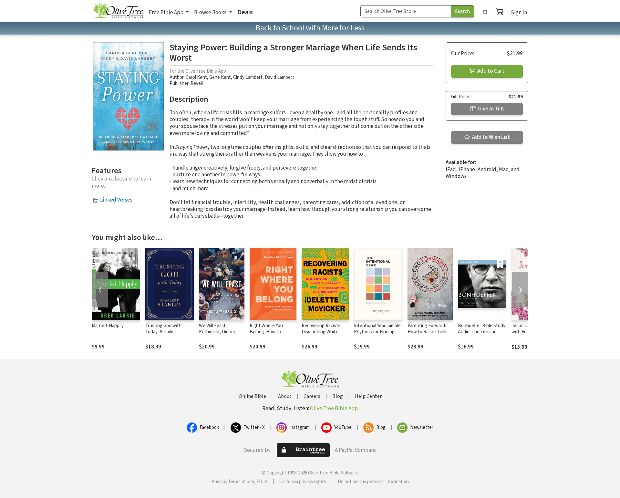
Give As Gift (490, 109)
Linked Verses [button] (116, 200)
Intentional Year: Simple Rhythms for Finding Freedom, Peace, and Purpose (377, 335)
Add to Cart (490, 71)
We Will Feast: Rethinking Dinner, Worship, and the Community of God (217, 335)
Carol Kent (196, 77)
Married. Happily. (108, 325)
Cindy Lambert (248, 77)
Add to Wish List (490, 137)
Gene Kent (220, 77)
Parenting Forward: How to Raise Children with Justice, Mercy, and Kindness (430, 335)
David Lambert (279, 77)
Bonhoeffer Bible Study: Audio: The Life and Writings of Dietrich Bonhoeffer (482, 335)
